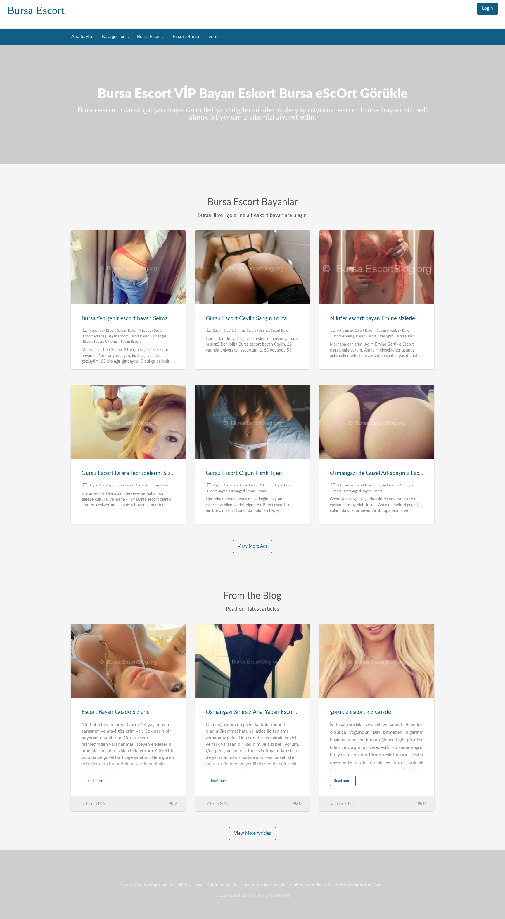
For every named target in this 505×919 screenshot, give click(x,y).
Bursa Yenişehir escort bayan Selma (124, 318)
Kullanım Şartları (223, 884)
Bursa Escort (36, 10)
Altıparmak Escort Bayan (107, 330)
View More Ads (252, 546)
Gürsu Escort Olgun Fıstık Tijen (244, 473)
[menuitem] (487, 9)
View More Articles (252, 833)
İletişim (324, 884)
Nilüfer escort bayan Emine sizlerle (372, 318)
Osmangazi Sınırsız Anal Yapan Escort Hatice (260, 712)
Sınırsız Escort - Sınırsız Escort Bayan (263, 330)
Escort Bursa (186, 37)
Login (487, 8)
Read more (94, 781)
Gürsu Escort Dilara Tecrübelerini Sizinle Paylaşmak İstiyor (152, 473)
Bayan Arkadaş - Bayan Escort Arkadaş (118, 485)
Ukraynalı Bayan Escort (123, 341)
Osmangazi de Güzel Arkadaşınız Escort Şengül (387, 473)
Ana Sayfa (81, 37)
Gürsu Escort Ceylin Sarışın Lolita (246, 318)
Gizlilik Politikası (186, 884)
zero (213, 37)
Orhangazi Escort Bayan (396, 336)
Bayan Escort (118, 336)
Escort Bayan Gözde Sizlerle (116, 712)
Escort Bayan (139, 336)
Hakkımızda (302, 884)
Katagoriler (113, 37)
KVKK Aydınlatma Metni (359, 884)
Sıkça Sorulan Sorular (265, 884)
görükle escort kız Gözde (360, 712)
